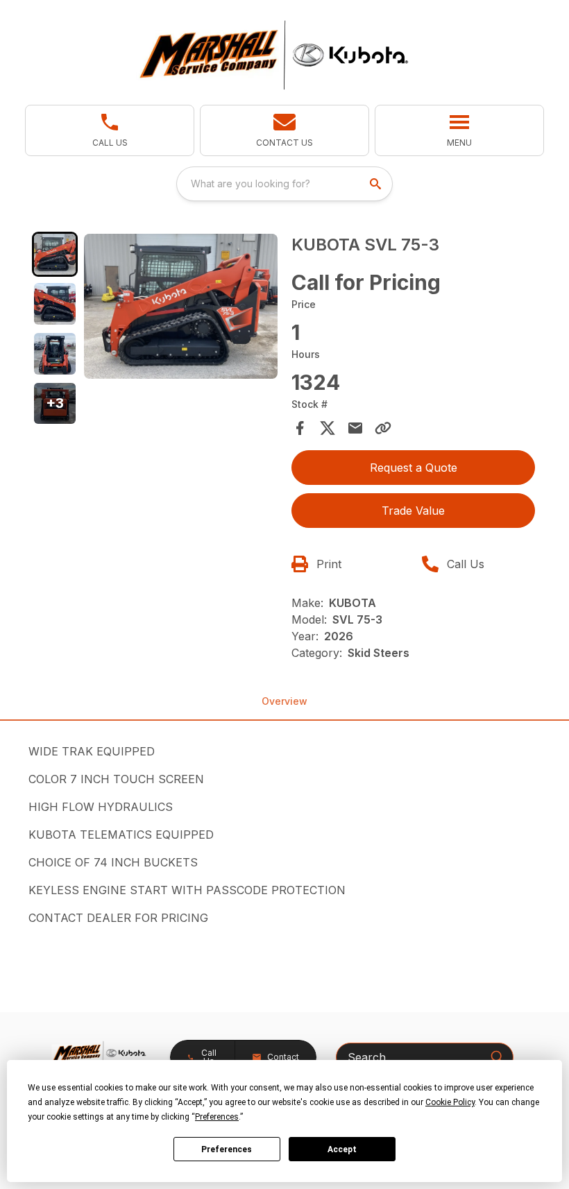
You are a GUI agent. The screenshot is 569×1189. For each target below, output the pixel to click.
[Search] (496, 1056)
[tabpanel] (181, 308)
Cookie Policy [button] (450, 1102)
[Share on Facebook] (299, 428)
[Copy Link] (383, 428)
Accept (342, 1149)
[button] (109, 130)
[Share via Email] (355, 428)
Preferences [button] (217, 1117)
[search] (377, 184)
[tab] (55, 254)
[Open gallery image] (181, 306)
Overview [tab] (284, 701)
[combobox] (284, 183)
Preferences (226, 1149)
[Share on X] (327, 428)
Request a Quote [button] (413, 467)
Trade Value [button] (413, 510)
